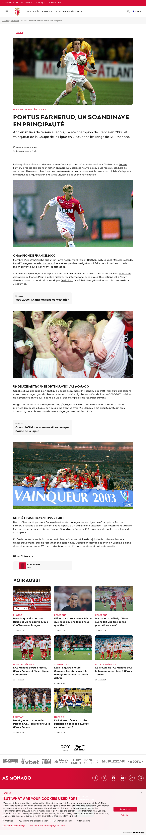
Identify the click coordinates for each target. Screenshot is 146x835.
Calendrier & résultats (68, 11)
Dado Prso (67, 280)
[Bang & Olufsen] (91, 761)
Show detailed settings (14, 825)
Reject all (125, 815)
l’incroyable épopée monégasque (65, 522)
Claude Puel (98, 394)
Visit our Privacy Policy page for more (47, 825)
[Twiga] (46, 761)
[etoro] (135, 761)
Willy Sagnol (105, 260)
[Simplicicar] (113, 761)
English (7, 793)
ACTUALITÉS (33, 11)
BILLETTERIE (26, 3)
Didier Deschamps (66, 397)
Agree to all (125, 809)
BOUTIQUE (40, 3)
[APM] (65, 747)
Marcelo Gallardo (122, 260)
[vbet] (30, 761)
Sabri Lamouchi (45, 263)
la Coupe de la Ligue (33, 408)
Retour (19, 32)
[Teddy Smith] (76, 761)
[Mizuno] (79, 747)
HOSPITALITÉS (54, 3)
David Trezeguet (22, 263)
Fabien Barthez (87, 260)
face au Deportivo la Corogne (68, 529)
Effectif (47, 11)
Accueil (5, 21)
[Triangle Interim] (61, 761)
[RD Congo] (10, 761)
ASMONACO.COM (10, 3)
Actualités (15, 21)
